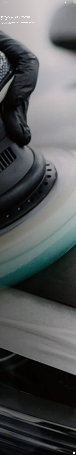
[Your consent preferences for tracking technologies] (74, 453)
